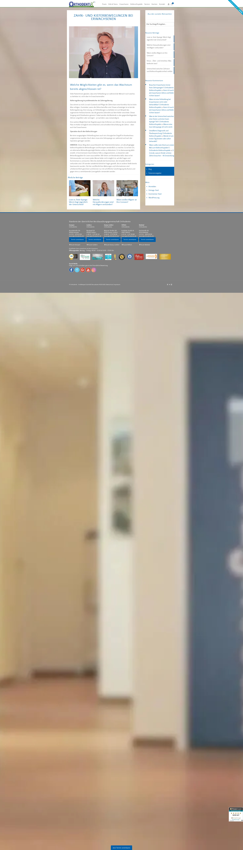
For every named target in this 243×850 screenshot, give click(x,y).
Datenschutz (109, 284)
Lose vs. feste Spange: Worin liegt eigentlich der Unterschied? (78, 202)
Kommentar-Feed (155, 194)
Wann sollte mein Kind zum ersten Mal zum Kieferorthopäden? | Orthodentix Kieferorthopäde (161, 147)
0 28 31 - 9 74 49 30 (92, 234)
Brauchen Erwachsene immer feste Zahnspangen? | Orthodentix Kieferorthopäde (161, 87)
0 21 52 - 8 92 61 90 (75, 234)
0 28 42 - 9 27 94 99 (110, 234)
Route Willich (127, 245)
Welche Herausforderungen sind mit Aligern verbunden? (103, 202)
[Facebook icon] (167, 284)
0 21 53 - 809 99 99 (145, 234)
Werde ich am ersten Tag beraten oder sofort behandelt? (161, 138)
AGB (104, 284)
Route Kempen (75, 245)
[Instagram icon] (171, 284)
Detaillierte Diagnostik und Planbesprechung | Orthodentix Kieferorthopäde (160, 133)
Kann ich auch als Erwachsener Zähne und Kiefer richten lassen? (161, 93)
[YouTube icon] (169, 284)
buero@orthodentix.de (76, 236)
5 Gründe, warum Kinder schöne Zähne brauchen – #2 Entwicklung (161, 153)
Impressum (117, 284)
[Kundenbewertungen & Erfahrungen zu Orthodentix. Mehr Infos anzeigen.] (236, 814)
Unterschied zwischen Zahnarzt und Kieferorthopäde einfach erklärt (159, 70)
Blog (150, 169)
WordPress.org (154, 198)
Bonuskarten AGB (97, 284)
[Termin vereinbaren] (77, 243)
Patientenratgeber (154, 173)
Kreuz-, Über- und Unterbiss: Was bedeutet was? (159, 62)
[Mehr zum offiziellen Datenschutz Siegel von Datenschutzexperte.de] (130, 252)
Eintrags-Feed (154, 190)
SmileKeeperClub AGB (84, 284)
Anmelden (152, 187)
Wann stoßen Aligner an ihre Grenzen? (157, 54)
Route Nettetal (145, 245)
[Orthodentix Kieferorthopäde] (82, 4)
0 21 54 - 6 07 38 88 (128, 234)
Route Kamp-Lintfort (112, 245)
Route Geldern (92, 245)
